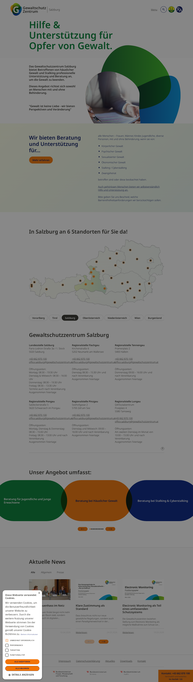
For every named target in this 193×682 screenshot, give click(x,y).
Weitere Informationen (29, 634)
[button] (22, 675)
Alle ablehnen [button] (22, 668)
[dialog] (22, 634)
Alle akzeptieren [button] (22, 662)
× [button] (39, 593)
